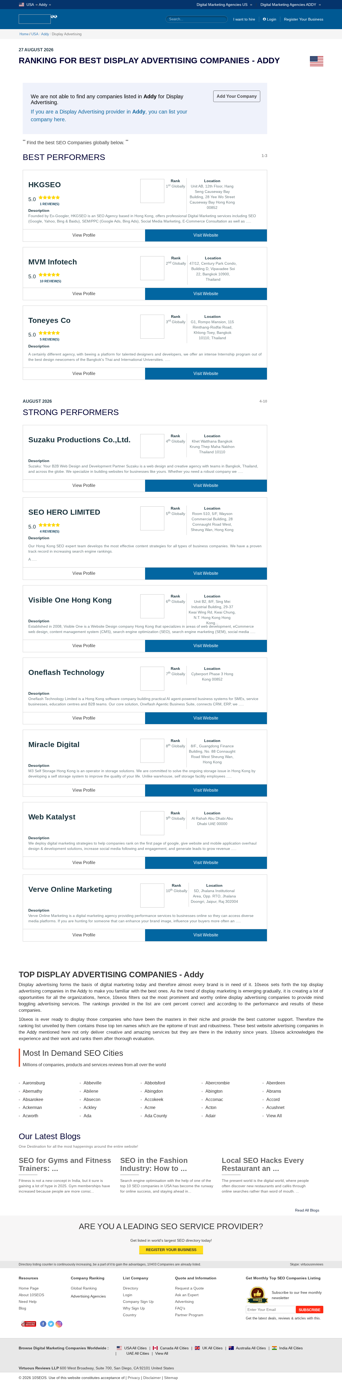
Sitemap (171, 1378)
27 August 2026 (36, 50)
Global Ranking (84, 1288)
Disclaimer (152, 1378)
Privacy (134, 1378)
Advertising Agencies (88, 1296)
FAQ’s (180, 1308)
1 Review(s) (49, 204)
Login (271, 19)
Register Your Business (303, 19)
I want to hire (244, 19)
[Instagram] (59, 1324)
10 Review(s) (50, 281)
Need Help (28, 1301)
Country (129, 1315)
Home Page (29, 1288)
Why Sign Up (134, 1308)
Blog (22, 1308)
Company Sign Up (138, 1301)
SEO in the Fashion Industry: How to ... (154, 1163)
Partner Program (189, 1315)
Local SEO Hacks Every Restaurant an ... (263, 1163)
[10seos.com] (35, 19)
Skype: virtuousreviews (306, 1264)
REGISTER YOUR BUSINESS (171, 1250)
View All (274, 1116)
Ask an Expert (187, 1295)
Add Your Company (237, 96)
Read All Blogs (307, 1210)
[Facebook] (43, 1324)
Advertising (184, 1301)
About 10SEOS (31, 1295)
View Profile (83, 235)
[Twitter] (51, 1324)
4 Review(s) (49, 531)
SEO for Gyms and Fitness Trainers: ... (65, 1163)
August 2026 (37, 401)
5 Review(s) (49, 339)
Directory (130, 1288)
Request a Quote (189, 1288)
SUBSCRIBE (309, 1310)
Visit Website (205, 235)
